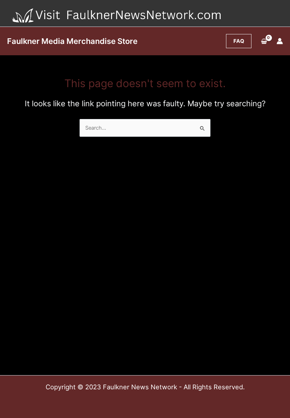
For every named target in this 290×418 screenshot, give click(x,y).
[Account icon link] (280, 41)
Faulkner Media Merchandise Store (72, 41)
